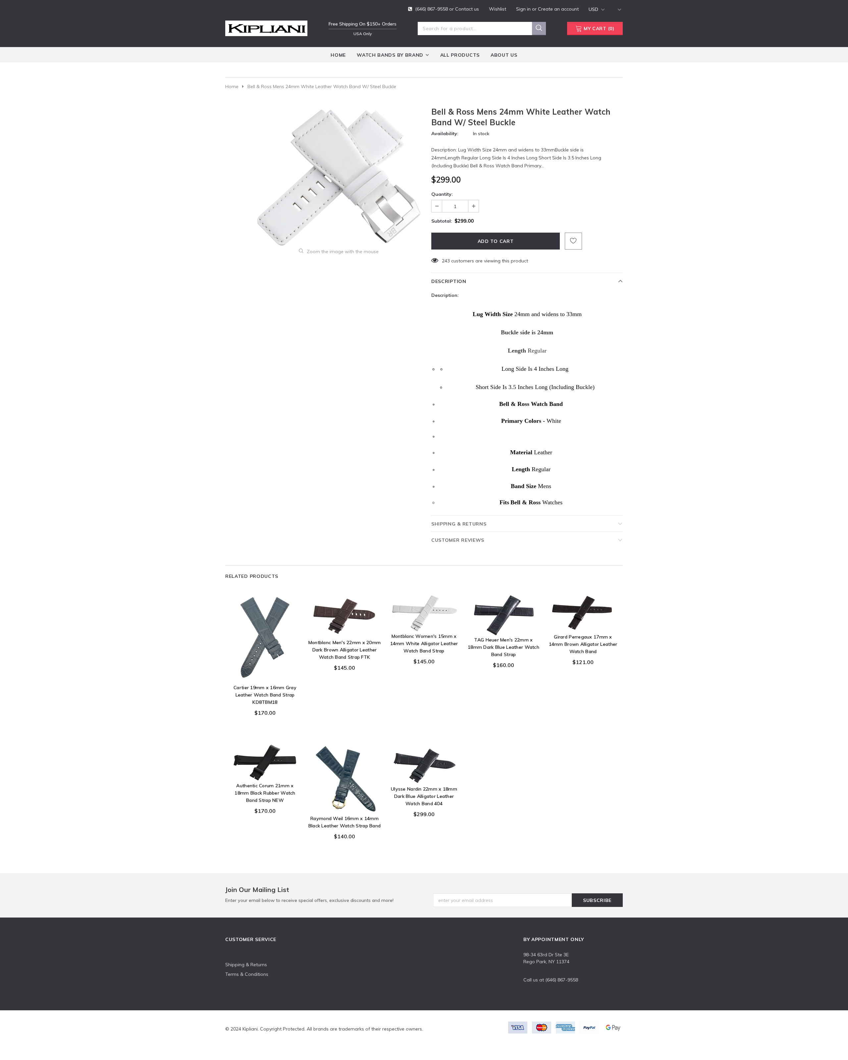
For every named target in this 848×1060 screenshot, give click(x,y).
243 (446, 261)
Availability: (444, 134)
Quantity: (442, 194)
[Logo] (266, 27)
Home (231, 86)
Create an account (558, 9)
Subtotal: (441, 221)
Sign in (524, 9)
